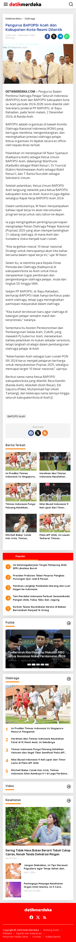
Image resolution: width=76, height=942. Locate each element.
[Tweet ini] (54, 36)
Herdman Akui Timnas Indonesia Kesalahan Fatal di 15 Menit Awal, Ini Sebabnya (54, 475)
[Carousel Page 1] (29, 664)
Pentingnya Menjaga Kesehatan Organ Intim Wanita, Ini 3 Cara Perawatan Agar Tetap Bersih (43, 885)
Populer (20, 556)
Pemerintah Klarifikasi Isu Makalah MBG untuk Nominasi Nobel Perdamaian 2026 (36, 654)
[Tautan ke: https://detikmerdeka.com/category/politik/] (69, 623)
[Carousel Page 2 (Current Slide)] (33, 664)
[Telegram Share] (60, 36)
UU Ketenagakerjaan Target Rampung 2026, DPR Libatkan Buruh (40, 566)
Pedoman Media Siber (15, 936)
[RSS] (45, 433)
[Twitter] (38, 433)
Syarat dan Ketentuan (29, 933)
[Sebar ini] (47, 36)
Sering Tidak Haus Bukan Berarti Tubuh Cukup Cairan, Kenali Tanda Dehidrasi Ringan (38, 852)
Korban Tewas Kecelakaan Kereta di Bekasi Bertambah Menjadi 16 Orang (39, 608)
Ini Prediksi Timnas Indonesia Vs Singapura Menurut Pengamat (20, 475)
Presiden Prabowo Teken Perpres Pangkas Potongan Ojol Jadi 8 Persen (38, 577)
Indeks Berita (52, 936)
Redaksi (7, 933)
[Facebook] (31, 433)
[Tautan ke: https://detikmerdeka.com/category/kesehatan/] (69, 800)
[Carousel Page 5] (47, 664)
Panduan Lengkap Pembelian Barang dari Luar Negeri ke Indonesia (41, 587)
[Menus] (6, 4)
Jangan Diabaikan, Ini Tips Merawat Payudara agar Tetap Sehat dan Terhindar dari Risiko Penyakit (46, 867)
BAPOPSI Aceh (16, 416)
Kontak (37, 936)
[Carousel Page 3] (38, 664)
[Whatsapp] (67, 36)
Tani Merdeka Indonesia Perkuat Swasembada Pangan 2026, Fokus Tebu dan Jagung (41, 598)
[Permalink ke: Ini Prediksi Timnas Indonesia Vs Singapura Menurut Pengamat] (21, 461)
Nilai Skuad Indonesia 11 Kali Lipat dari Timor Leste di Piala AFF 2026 (53, 505)
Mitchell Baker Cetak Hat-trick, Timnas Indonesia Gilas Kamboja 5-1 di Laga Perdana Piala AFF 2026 (21, 536)
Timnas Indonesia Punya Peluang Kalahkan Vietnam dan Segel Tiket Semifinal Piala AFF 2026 (20, 505)
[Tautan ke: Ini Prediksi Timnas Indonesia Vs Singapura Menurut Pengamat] (38, 704)
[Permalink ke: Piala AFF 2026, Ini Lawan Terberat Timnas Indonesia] (55, 522)
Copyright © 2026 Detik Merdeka (21, 930)
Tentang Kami (51, 929)
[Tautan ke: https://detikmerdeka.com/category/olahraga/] (69, 679)
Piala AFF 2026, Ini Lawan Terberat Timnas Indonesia (54, 536)
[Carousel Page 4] (42, 664)
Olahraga (10, 37)
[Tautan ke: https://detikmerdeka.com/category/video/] (69, 786)
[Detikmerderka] (38, 909)
